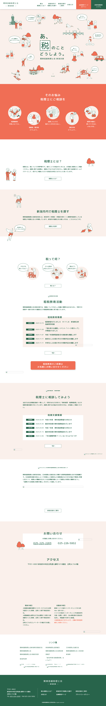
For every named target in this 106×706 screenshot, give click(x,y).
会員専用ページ (61, 694)
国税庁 (48, 654)
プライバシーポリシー (83, 694)
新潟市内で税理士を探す (52, 5)
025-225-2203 (42, 543)
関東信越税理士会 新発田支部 (29, 654)
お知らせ (70, 5)
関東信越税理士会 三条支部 (74, 651)
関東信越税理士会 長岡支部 (54, 651)
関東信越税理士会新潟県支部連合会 (31, 647)
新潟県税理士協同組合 (53, 647)
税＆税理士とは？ (41, 5)
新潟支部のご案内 (62, 5)
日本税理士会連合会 (72, 647)
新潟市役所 (23, 659)
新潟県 (68, 654)
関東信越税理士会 (25, 651)
